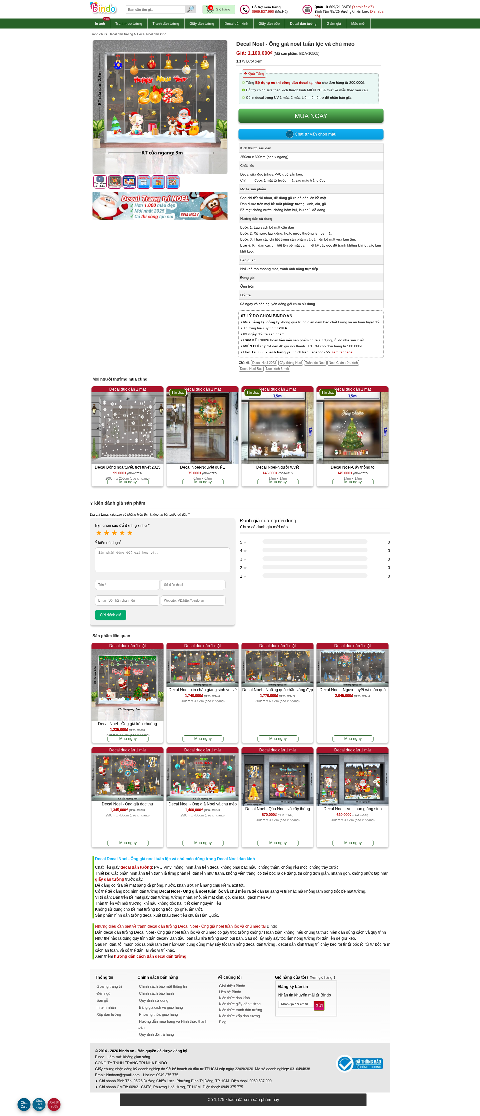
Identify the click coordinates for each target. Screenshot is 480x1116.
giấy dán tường (109, 879)
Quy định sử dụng (153, 1000)
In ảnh (100, 24)
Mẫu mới (358, 24)
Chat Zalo (24, 1104)
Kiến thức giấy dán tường (239, 1004)
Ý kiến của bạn (108, 542)
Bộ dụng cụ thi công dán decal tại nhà (288, 83)
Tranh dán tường (165, 24)
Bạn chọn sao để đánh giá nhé (122, 525)
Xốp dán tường (108, 1014)
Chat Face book (39, 1104)
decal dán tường (136, 867)
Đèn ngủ (103, 993)
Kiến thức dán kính (234, 998)
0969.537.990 (263, 12)
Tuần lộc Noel (315, 363)
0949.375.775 (167, 1075)
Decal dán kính (236, 24)
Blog (222, 1022)
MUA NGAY (311, 115)
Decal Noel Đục (251, 369)
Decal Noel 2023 (264, 363)
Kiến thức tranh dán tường (240, 1010)
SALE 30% (54, 1104)
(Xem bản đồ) (363, 7)
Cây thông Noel (291, 363)
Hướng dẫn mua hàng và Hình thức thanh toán (172, 1024)
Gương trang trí (109, 986)
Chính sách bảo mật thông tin (163, 986)
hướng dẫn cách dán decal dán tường (150, 956)
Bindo (272, 926)
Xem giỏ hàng (321, 977)
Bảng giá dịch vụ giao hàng (161, 1007)
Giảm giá (334, 24)
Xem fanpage (341, 352)
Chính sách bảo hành (156, 993)
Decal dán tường (303, 24)
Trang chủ (97, 34)
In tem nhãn (106, 1007)
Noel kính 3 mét (277, 369)
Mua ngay (128, 482)
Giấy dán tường (202, 24)
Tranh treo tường (128, 24)
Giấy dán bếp (269, 24)
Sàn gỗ (102, 1000)
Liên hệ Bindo (230, 992)
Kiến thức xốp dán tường (239, 1016)
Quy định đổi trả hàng (156, 1034)
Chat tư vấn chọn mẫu (312, 134)
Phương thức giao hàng (158, 1014)
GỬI (319, 1005)
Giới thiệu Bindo (232, 986)
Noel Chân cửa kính (343, 363)
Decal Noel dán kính (151, 34)
